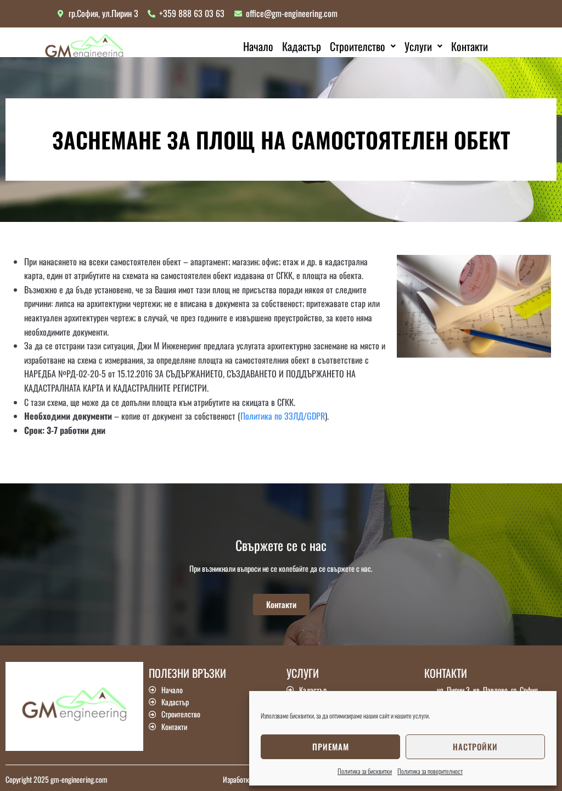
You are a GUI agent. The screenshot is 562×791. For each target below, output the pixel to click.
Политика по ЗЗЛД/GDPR (282, 415)
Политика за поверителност (430, 771)
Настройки (475, 746)
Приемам (330, 746)
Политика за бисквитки (365, 771)
